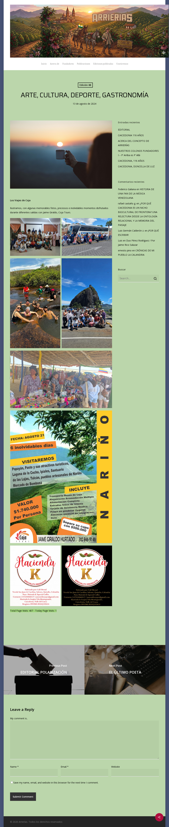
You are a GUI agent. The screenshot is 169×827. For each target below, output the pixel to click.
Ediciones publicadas (103, 63)
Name (14, 766)
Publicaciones (83, 63)
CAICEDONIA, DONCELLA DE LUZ (136, 166)
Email (64, 766)
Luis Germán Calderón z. (131, 230)
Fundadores (68, 63)
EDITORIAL (124, 129)
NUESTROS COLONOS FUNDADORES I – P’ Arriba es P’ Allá (138, 153)
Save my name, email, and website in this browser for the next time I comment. (55, 782)
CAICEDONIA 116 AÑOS (131, 135)
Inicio (44, 63)
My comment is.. (19, 718)
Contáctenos (122, 63)
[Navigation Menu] (157, 31)
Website (115, 766)
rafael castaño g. (127, 203)
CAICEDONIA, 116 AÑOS (131, 160)
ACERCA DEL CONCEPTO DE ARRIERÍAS (133, 143)
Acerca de (54, 63)
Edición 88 (85, 85)
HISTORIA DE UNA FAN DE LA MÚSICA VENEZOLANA (136, 193)
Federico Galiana (127, 189)
